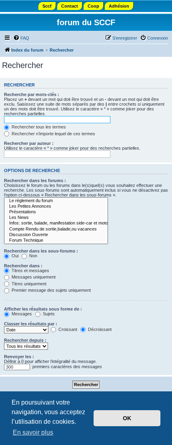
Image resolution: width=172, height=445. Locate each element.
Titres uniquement (28, 283)
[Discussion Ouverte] (56, 235)
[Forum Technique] (56, 240)
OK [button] (127, 418)
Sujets (48, 313)
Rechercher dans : (23, 265)
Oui (14, 255)
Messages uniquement (33, 277)
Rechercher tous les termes (38, 126)
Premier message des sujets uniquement (50, 290)
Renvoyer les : (19, 356)
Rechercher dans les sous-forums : (41, 251)
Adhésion (119, 6)
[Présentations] (56, 212)
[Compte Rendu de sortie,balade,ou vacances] (56, 229)
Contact (69, 6)
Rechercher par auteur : (29, 143)
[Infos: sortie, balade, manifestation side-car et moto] (56, 223)
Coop (93, 6)
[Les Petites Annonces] (56, 206)
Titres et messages (29, 270)
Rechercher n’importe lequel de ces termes (52, 133)
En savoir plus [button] (33, 432)
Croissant (67, 329)
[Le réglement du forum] (56, 201)
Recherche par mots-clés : (31, 94)
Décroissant (99, 329)
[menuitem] (21, 38)
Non (32, 255)
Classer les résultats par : (30, 323)
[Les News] (56, 217)
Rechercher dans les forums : (35, 180)
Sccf (47, 6)
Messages (21, 313)
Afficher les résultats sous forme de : (43, 309)
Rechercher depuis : (25, 340)
